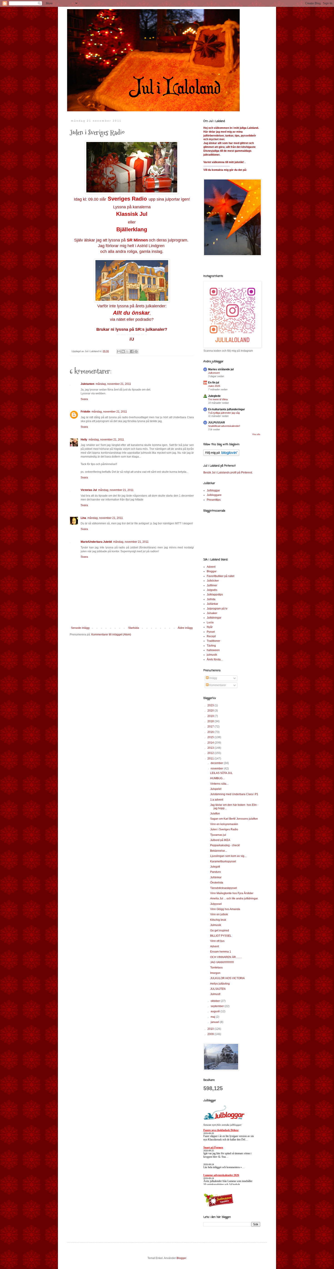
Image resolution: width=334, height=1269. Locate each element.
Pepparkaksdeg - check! (225, 845)
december (217, 763)
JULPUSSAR (216, 422)
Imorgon (215, 973)
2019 (210, 716)
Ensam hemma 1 (220, 951)
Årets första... (215, 659)
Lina (83, 518)
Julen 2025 (214, 386)
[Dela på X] (127, 351)
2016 (210, 732)
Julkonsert (214, 372)
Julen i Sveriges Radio (224, 829)
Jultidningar (214, 617)
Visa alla (256, 434)
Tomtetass (216, 967)
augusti (215, 1011)
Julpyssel (216, 904)
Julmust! (215, 994)
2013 (210, 747)
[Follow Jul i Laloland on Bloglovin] (221, 455)
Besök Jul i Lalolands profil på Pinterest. (228, 472)
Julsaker (212, 613)
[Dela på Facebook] (132, 351)
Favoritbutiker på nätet (220, 576)
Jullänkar (212, 603)
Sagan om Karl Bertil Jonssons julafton (234, 818)
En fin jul (213, 382)
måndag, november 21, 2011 (113, 384)
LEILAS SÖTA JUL (221, 773)
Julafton (215, 813)
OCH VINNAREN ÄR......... (226, 957)
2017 (210, 726)
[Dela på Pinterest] (136, 351)
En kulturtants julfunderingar (226, 409)
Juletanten (87, 384)
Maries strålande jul (221, 369)
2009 (210, 1034)
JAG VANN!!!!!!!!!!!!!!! (222, 962)
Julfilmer (212, 585)
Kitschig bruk (218, 919)
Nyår (210, 627)
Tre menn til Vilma (218, 399)
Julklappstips (215, 594)
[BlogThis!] (123, 351)
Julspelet (215, 789)
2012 (210, 753)
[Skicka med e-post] (119, 351)
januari (215, 1022)
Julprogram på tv (217, 608)
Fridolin (85, 411)
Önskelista (216, 882)
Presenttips (214, 499)
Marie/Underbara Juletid (96, 541)
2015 (210, 737)
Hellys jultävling (220, 983)
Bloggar (212, 571)
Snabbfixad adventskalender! (224, 426)
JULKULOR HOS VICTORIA (227, 978)
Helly (84, 439)
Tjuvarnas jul (218, 834)
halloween (213, 650)
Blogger (181, 1258)
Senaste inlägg (80, 628)
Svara (84, 399)
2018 (210, 721)
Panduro (215, 871)
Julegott (215, 866)
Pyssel (211, 631)
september (217, 1006)
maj (213, 1016)
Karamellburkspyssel (223, 861)
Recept (211, 636)
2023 (210, 705)
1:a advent (216, 799)
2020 (210, 710)
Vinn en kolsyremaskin (224, 824)
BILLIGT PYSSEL (221, 935)
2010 (210, 1028)
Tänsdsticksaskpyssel (223, 888)
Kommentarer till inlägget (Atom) (111, 634)
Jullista (211, 599)
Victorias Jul (89, 490)
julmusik (212, 654)
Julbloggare (214, 495)
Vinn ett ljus (217, 941)
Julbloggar (213, 490)
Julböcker (213, 580)
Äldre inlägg (185, 628)
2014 (210, 742)
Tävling (211, 645)
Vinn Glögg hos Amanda (225, 909)
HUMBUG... (217, 778)
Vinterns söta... (219, 783)
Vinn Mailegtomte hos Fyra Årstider (231, 893)
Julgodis (212, 590)
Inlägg (213, 678)
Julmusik (215, 925)
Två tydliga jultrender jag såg (224, 412)
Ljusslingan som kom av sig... (228, 856)
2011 (210, 758)
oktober (216, 1001)
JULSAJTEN (218, 988)
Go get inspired (219, 930)
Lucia (210, 622)
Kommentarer (217, 685)
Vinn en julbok (219, 914)
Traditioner (213, 640)
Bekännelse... (218, 850)
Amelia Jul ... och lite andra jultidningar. (234, 898)
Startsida (133, 628)
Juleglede (214, 396)
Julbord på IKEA (220, 840)
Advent (211, 566)
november (217, 768)
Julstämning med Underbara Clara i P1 (234, 794)
